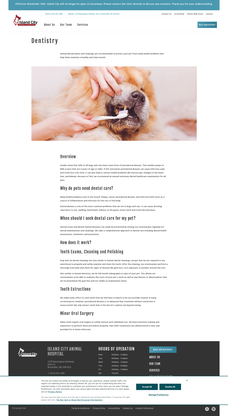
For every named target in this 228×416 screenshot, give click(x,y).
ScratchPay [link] (179, 14)
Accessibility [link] (114, 408)
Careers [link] (209, 14)
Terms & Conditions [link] (81, 408)
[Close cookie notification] (187, 380)
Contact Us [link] (167, 14)
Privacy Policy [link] (99, 408)
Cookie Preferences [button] (144, 408)
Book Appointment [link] (207, 25)
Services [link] (82, 24)
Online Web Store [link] (195, 14)
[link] (25, 20)
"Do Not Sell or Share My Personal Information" (79, 400)
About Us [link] (49, 24)
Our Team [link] (66, 24)
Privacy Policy (55, 392)
